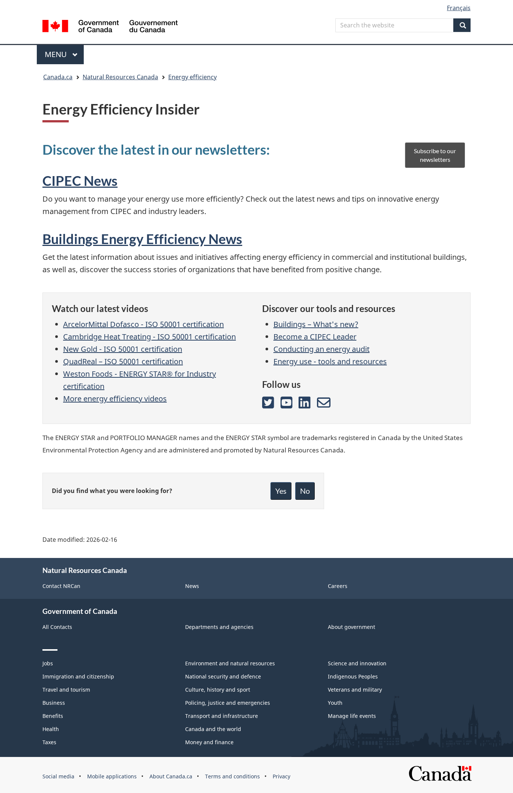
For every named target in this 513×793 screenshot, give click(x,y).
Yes (281, 490)
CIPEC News (80, 180)
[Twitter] (268, 402)
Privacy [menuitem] (281, 776)
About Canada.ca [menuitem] (170, 776)
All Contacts (57, 626)
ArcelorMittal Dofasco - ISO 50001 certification (143, 324)
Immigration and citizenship (78, 676)
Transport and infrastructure (221, 715)
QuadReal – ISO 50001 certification (123, 361)
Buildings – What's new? (315, 324)
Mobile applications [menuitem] (112, 776)
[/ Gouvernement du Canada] (110, 27)
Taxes (49, 742)
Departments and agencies (219, 626)
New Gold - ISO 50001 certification (122, 349)
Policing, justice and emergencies (227, 702)
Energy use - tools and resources (330, 361)
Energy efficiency (192, 77)
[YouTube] (287, 402)
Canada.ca (57, 77)
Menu (57, 54)
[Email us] (323, 402)
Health (50, 729)
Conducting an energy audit (321, 349)
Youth (335, 702)
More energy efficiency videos (115, 398)
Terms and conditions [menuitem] (232, 776)
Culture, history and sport (217, 689)
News (192, 585)
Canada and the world (213, 729)
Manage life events (352, 715)
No (305, 490)
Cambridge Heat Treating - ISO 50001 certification (149, 337)
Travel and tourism (66, 689)
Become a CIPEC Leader (314, 337)
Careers (337, 585)
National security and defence (223, 676)
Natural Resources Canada (120, 77)
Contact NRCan (61, 585)
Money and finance (209, 742)
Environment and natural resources (230, 663)
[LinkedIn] (305, 402)
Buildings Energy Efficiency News (142, 239)
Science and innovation (357, 663)
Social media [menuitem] (58, 776)
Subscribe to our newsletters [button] (435, 155)
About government (351, 626)
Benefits (52, 715)
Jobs (47, 663)
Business (53, 702)
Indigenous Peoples (353, 676)
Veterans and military (355, 689)
